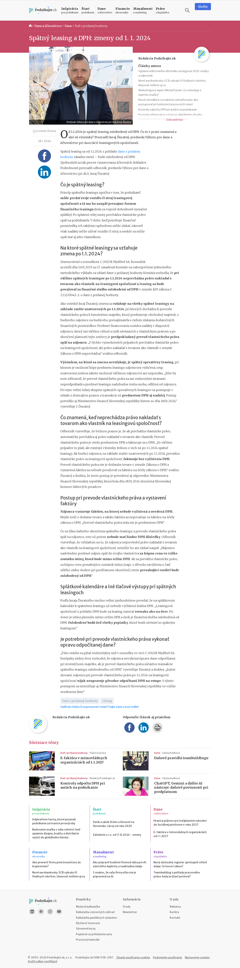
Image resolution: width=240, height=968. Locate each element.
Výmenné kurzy (86, 928)
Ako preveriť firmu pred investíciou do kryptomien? (56, 864)
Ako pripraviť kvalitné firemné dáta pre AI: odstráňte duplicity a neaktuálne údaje (120, 864)
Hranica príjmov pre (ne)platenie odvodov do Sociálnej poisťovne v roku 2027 (180, 822)
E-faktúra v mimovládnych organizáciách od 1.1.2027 (83, 760)
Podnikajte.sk (84, 957)
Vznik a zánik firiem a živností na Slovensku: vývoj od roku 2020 (113, 824)
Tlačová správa (98, 752)
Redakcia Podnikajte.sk (102, 778)
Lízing (107, 701)
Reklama (175, 906)
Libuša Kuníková (171, 752)
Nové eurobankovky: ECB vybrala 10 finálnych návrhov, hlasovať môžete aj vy (58, 874)
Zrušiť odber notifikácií (42, 961)
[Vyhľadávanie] (187, 10)
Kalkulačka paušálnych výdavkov (96, 917)
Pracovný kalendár (88, 939)
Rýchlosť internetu (88, 923)
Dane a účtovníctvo (48, 26)
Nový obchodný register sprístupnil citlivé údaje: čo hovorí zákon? (180, 864)
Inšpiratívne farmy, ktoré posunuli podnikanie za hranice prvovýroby (54, 821)
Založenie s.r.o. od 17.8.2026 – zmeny (117, 834)
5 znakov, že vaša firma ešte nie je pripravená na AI (114, 874)
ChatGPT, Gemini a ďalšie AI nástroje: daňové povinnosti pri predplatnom (181, 787)
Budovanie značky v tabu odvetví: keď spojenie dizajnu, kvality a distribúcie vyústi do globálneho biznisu (56, 833)
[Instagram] (50, 912)
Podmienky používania (167, 957)
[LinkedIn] (32, 912)
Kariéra (174, 912)
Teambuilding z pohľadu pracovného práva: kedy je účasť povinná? (177, 874)
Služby (203, 6)
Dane (68, 26)
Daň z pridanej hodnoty (91, 26)
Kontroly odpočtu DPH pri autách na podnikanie (167, 109)
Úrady (126, 906)
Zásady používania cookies (133, 957)
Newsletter (130, 912)
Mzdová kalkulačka (88, 906)
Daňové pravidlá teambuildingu (181, 758)
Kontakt (175, 917)
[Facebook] (41, 912)
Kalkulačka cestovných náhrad (95, 912)
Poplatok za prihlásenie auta (94, 934)
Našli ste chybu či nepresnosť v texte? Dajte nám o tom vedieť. (99, 707)
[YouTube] (59, 912)
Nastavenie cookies (197, 957)
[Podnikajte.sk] (43, 10)
